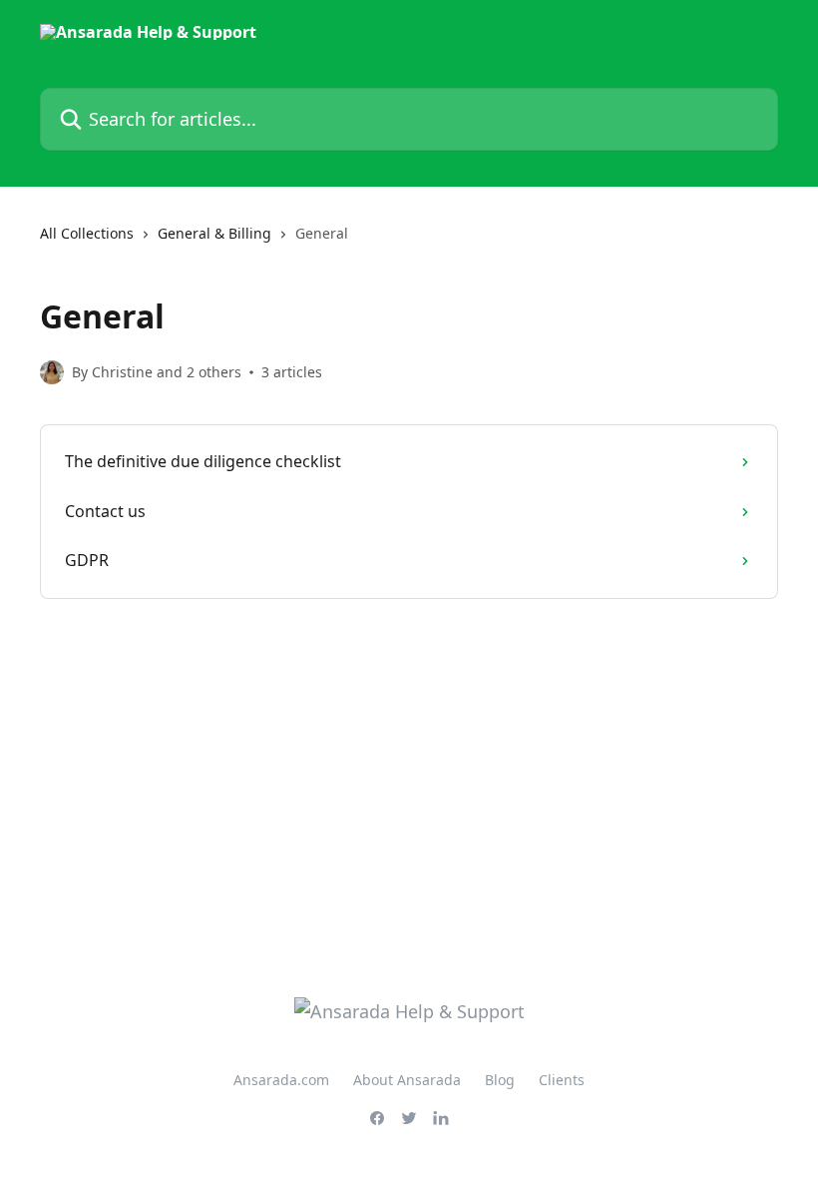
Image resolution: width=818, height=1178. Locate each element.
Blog (500, 1079)
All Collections (87, 233)
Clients (562, 1079)
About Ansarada (407, 1079)
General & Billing (214, 233)
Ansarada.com (281, 1079)
